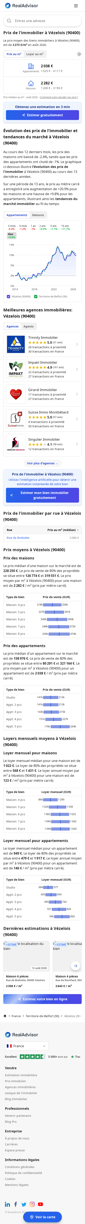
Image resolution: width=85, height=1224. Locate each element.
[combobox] (42, 21)
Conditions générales (19, 1167)
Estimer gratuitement (45, 115)
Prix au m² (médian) (61, 530)
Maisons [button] (38, 215)
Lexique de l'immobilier (21, 1093)
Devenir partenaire (18, 1116)
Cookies (10, 1179)
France (16, 1016)
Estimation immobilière (21, 1075)
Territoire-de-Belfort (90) (42, 1016)
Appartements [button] (17, 215)
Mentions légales (17, 1185)
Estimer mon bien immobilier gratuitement (45, 495)
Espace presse (15, 1150)
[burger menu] (76, 6)
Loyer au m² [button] (34, 54)
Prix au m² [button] (14, 54)
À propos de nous (17, 1138)
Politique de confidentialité (23, 1173)
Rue (9, 530)
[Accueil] (5, 1016)
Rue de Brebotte (18, 538)
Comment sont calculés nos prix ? (59, 97)
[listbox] (42, 965)
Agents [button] (29, 326)
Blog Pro (11, 1122)
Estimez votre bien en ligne (45, 999)
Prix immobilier (15, 1081)
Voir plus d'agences (42, 463)
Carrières (11, 1144)
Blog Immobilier (16, 1099)
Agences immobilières (20, 1087)
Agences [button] (13, 326)
